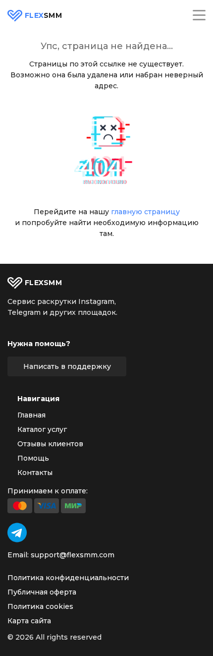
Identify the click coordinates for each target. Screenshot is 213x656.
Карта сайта (29, 620)
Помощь (33, 458)
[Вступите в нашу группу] (17, 532)
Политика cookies (40, 606)
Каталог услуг (42, 429)
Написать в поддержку (67, 366)
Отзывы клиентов (50, 443)
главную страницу (145, 211)
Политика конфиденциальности (68, 577)
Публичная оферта (41, 592)
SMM (43, 15)
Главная (31, 415)
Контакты (35, 472)
